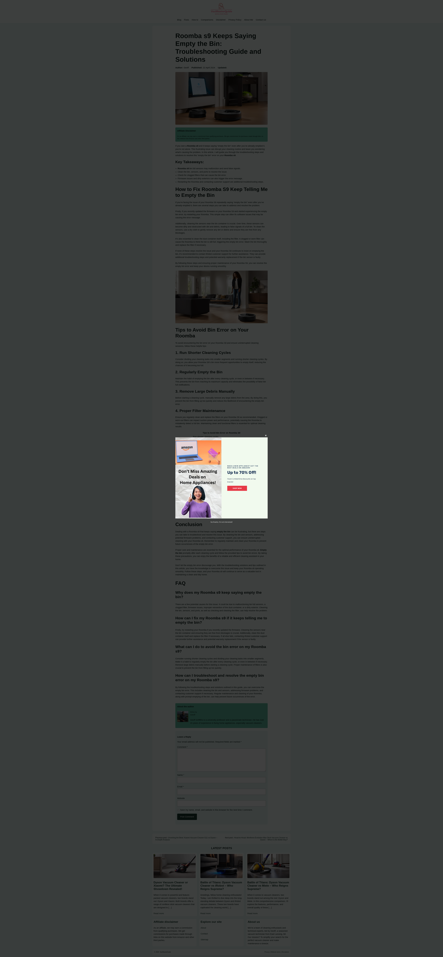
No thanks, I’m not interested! (221, 522)
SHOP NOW (237, 488)
